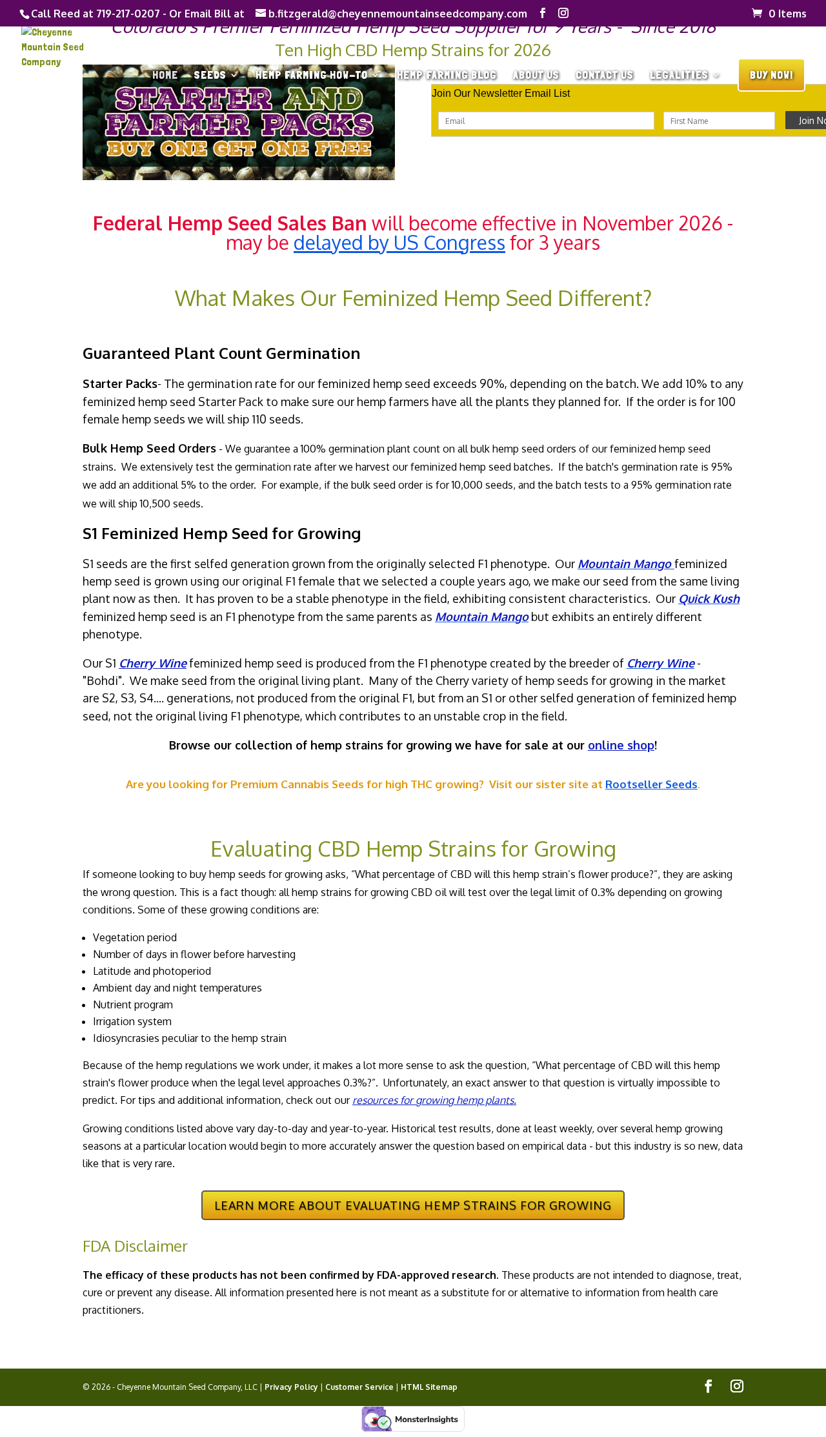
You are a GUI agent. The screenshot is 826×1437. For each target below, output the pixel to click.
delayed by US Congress (399, 242)
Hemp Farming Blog (447, 75)
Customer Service (359, 1387)
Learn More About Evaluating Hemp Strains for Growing (413, 1205)
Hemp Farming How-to (312, 75)
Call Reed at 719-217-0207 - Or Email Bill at (138, 13)
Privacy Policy (291, 1387)
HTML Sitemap (429, 1387)
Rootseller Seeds (651, 784)
